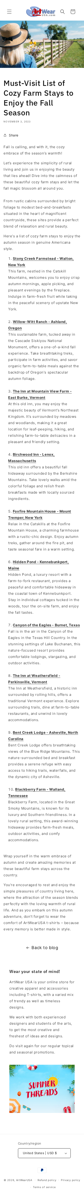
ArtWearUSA (24, 1180)
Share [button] (13, 135)
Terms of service (44, 1187)
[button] (9, 12)
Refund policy (47, 1180)
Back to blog (45, 947)
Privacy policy (70, 1180)
